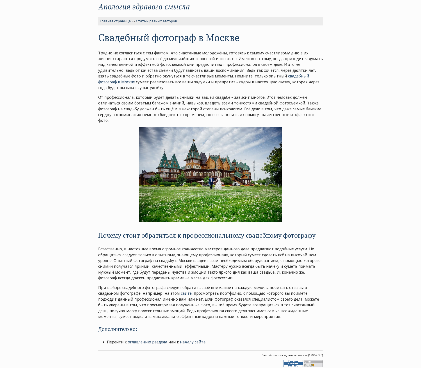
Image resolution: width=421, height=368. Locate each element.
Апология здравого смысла (144, 6)
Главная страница (115, 21)
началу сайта (193, 342)
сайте (186, 293)
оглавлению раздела (147, 342)
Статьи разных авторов (156, 21)
